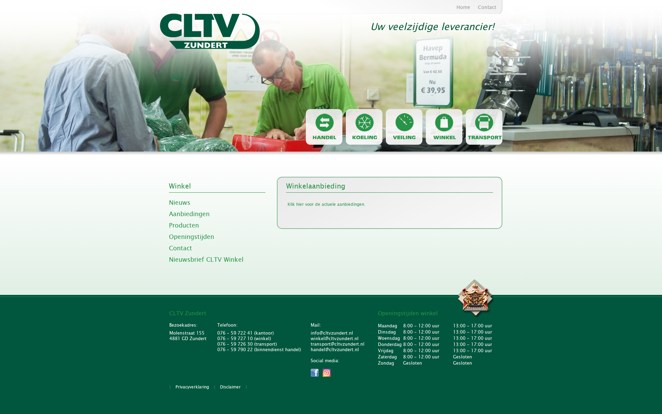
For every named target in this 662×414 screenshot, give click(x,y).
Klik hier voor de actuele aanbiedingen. (326, 204)
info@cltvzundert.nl (332, 333)
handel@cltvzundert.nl (335, 350)
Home (463, 7)
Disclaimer (230, 387)
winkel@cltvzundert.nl (335, 338)
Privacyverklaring (192, 387)
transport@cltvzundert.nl (336, 344)
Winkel (180, 186)
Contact (487, 7)
